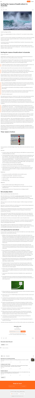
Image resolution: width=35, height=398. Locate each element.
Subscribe (28, 1)
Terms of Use (22, 333)
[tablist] (5, 345)
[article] (17, 360)
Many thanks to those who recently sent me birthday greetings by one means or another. (15, 359)
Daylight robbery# (4, 370)
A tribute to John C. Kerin (5, 364)
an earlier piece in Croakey (19, 196)
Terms (18, 391)
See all (2, 377)
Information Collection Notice (17, 334)
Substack (13, 396)
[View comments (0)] (4, 10)
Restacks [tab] (6, 344)
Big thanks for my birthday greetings (8, 358)
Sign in (32, 1)
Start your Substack (15, 393)
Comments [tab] (3, 344)
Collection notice (22, 391)
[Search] (33, 356)
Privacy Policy (24, 334)
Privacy (15, 391)
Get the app (22, 393)
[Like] (2, 10)
